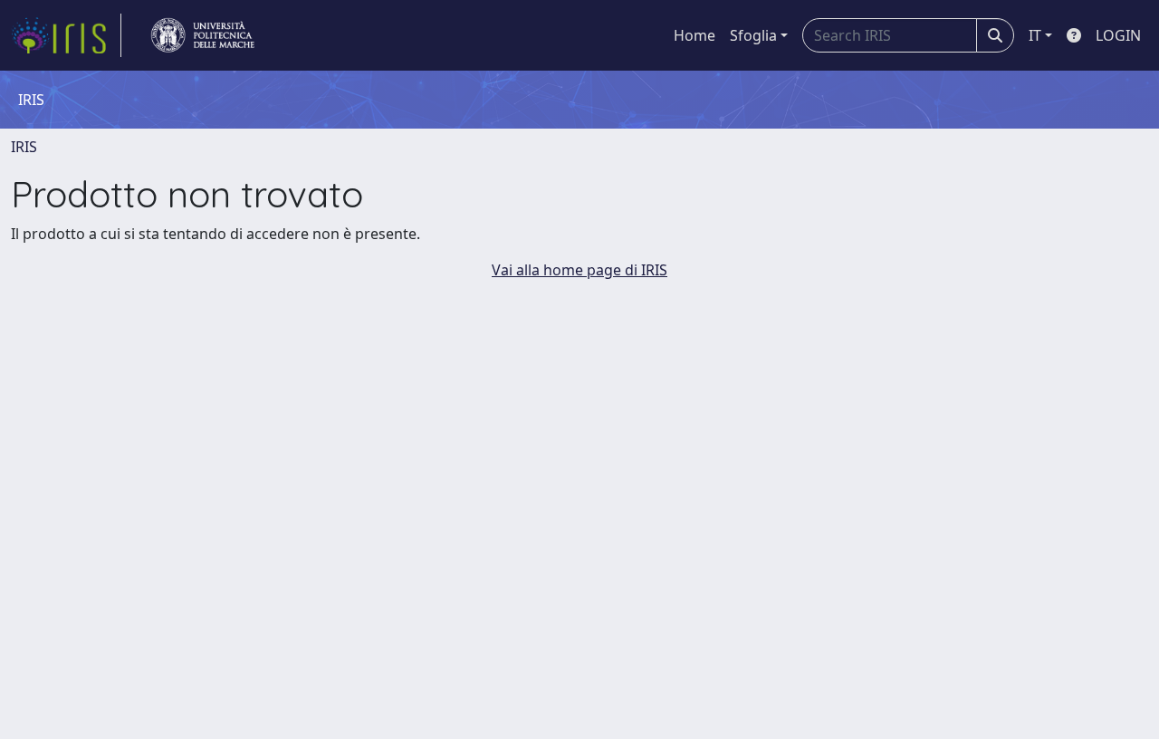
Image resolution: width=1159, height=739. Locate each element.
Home (694, 35)
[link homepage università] (203, 35)
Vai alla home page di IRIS (579, 270)
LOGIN (1118, 35)
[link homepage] (66, 35)
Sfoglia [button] (753, 35)
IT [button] (1035, 35)
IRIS (24, 147)
